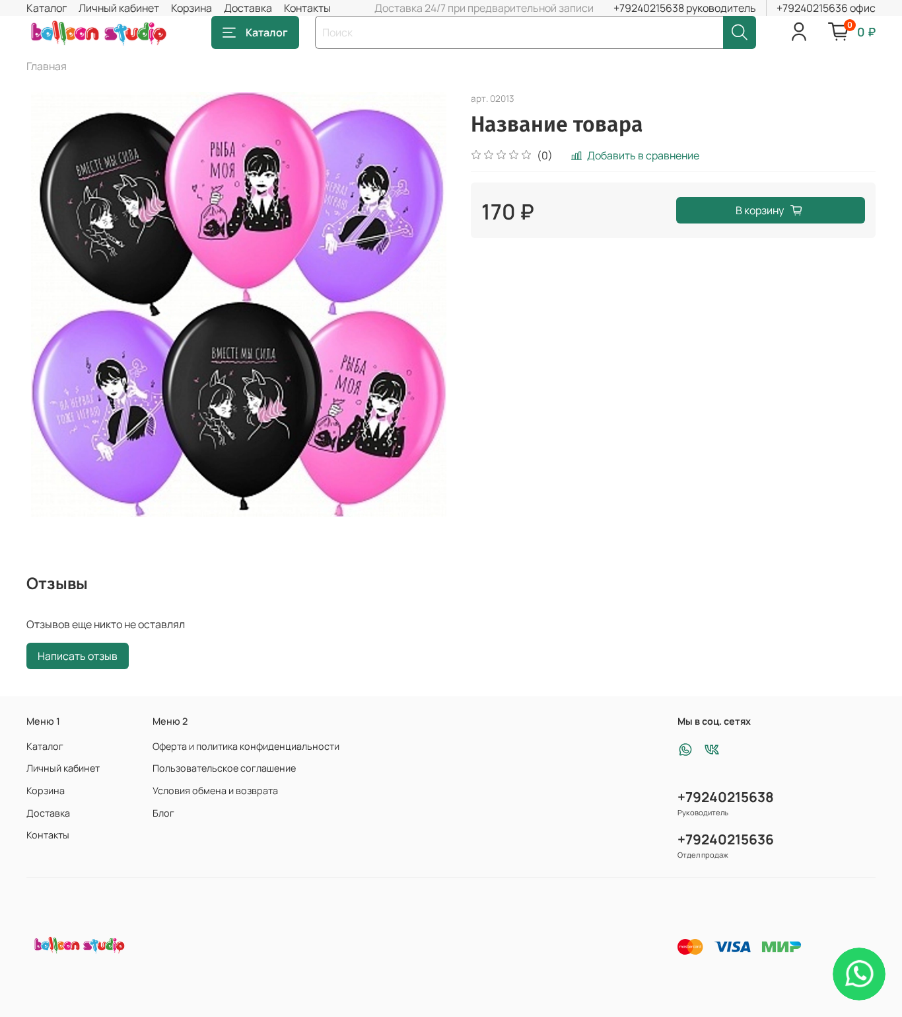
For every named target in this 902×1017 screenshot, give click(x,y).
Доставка (248, 8)
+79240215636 (725, 839)
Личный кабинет (119, 8)
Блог (163, 813)
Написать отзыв (78, 656)
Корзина (191, 8)
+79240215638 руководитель (684, 8)
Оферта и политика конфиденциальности (246, 746)
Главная (46, 66)
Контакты (307, 8)
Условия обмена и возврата (215, 790)
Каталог (46, 8)
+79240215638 (725, 797)
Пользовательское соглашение (224, 768)
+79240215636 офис (826, 8)
